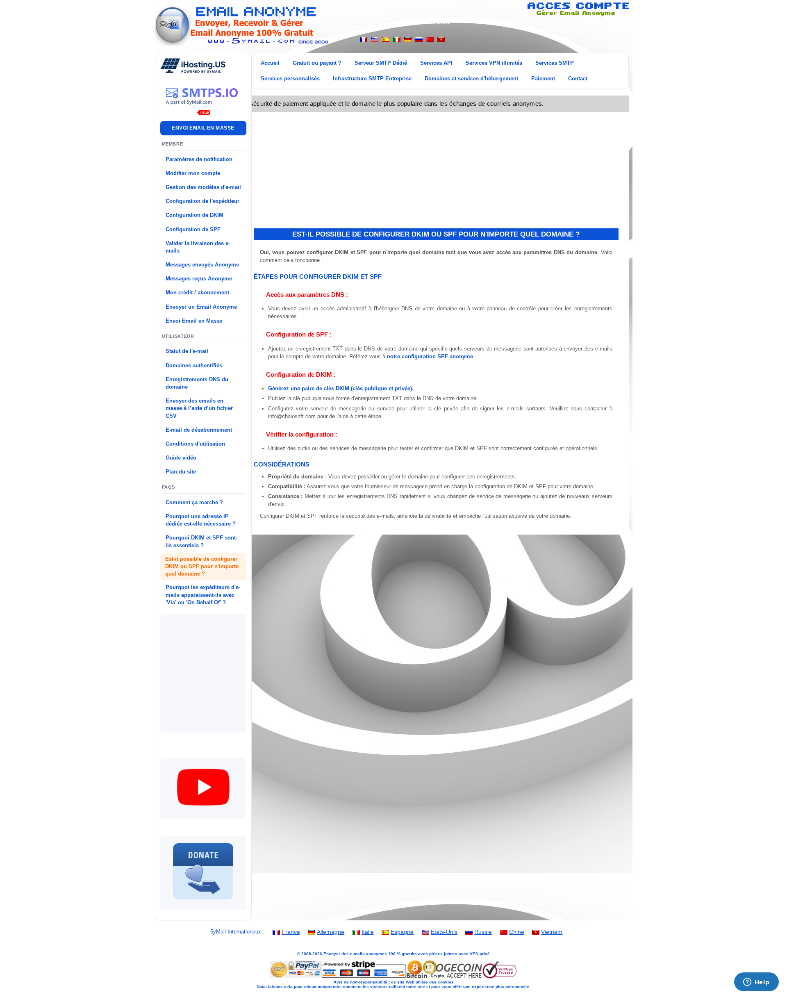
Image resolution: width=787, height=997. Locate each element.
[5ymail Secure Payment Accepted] (393, 977)
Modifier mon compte (193, 173)
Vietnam (551, 932)
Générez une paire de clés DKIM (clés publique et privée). (341, 388)
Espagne (402, 932)
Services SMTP (554, 63)
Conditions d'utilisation (195, 444)
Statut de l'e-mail (187, 351)
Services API (436, 63)
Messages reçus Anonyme (199, 278)
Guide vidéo (181, 458)
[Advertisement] (225, 668)
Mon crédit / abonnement (197, 292)
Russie (483, 932)
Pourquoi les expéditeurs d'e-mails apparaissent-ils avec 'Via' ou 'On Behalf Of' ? (203, 594)
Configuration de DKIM (194, 215)
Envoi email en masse (203, 128)
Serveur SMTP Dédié (381, 63)
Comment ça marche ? (194, 502)
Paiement (543, 78)
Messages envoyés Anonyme (202, 265)
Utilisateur (178, 336)
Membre (172, 143)
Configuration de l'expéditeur (202, 201)
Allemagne (330, 932)
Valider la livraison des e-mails (198, 247)
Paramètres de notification (199, 159)
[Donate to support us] (203, 903)
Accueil (270, 63)
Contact (577, 78)
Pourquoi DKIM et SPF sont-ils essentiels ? (201, 541)
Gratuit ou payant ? (317, 63)
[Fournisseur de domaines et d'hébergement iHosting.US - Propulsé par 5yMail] (193, 71)
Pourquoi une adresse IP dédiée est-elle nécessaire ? (201, 520)
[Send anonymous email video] (203, 811)
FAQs (168, 487)
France (291, 932)
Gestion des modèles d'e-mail (203, 187)
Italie (368, 932)
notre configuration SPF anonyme (430, 356)
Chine (516, 932)
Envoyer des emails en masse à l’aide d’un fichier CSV (199, 408)
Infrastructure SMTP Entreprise (372, 78)
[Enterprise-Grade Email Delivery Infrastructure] (203, 109)
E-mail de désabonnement (199, 430)
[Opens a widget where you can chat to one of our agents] (756, 982)
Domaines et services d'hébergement (471, 78)
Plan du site (181, 472)
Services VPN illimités (494, 63)
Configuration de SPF (193, 229)
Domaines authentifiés (194, 365)
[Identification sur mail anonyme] (577, 15)
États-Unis (444, 932)
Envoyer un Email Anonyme (201, 307)
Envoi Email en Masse (194, 321)
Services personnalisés (290, 78)
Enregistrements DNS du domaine (197, 383)
